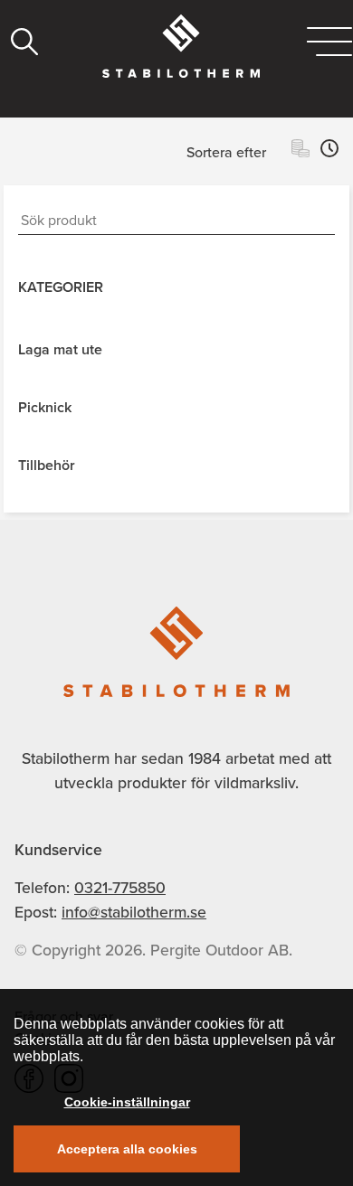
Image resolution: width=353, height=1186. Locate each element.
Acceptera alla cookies (127, 1149)
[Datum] (329, 151)
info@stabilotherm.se (134, 912)
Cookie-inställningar (127, 1102)
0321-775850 (120, 887)
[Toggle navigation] (329, 41)
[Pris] (300, 151)
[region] (176, 1087)
